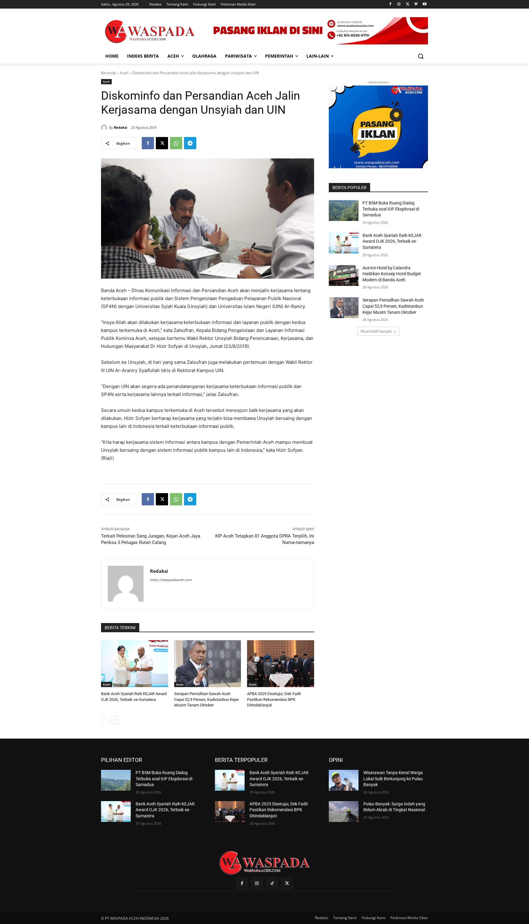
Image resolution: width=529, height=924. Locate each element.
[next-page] (114, 720)
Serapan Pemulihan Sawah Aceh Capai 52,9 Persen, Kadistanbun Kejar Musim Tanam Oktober (206, 699)
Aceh (124, 72)
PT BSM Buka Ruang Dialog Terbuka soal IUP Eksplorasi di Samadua (390, 208)
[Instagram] (399, 4)
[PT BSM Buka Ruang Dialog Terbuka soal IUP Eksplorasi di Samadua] (343, 210)
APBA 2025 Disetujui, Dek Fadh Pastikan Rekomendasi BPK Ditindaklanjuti (274, 699)
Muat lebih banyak (376, 331)
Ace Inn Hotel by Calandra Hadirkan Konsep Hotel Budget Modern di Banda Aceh (391, 273)
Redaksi (120, 127)
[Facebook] (390, 4)
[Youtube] (424, 4)
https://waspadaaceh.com (171, 580)
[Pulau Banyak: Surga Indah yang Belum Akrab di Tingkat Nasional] (343, 811)
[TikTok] (272, 883)
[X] (407, 4)
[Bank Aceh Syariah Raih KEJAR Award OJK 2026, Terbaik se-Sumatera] (134, 663)
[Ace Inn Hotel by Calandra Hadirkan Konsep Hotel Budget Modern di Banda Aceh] (343, 275)
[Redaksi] (105, 127)
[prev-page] (105, 720)
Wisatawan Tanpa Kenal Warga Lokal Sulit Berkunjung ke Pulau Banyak (393, 778)
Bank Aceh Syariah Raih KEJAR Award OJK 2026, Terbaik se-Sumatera (392, 241)
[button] (420, 56)
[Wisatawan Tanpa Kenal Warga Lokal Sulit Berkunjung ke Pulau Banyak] (343, 780)
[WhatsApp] (176, 143)
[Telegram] (190, 143)
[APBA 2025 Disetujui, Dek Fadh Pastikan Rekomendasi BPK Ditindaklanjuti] (280, 663)
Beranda (108, 72)
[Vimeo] (415, 4)
